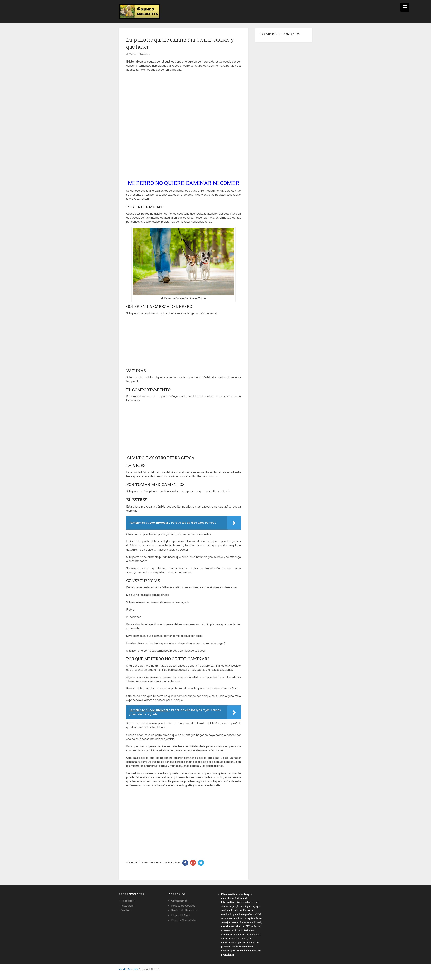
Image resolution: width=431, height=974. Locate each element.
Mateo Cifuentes (139, 54)
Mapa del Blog (180, 915)
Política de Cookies (183, 905)
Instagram (127, 905)
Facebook (127, 900)
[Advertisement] (183, 125)
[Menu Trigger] (404, 7)
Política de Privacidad (184, 910)
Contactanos (179, 900)
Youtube (126, 910)
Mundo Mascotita (128, 969)
